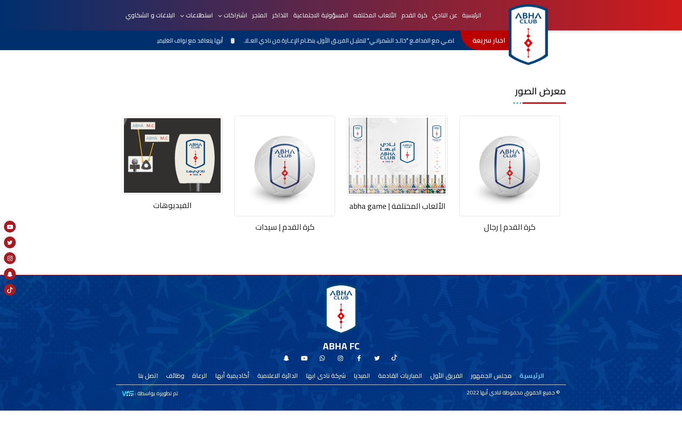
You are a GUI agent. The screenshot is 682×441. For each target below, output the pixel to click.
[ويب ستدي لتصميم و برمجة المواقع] (128, 393)
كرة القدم (414, 15)
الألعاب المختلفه (375, 15)
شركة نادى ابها (326, 375)
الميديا (362, 375)
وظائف (175, 375)
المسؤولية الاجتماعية (320, 15)
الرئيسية (472, 15)
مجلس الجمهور (491, 375)
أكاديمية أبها (232, 375)
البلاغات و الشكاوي (150, 15)
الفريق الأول (446, 375)
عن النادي (444, 15)
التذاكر (280, 15)
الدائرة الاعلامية (277, 375)
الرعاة (199, 375)
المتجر (260, 15)
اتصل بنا (148, 375)
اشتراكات (235, 15)
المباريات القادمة (400, 375)
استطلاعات (199, 15)
